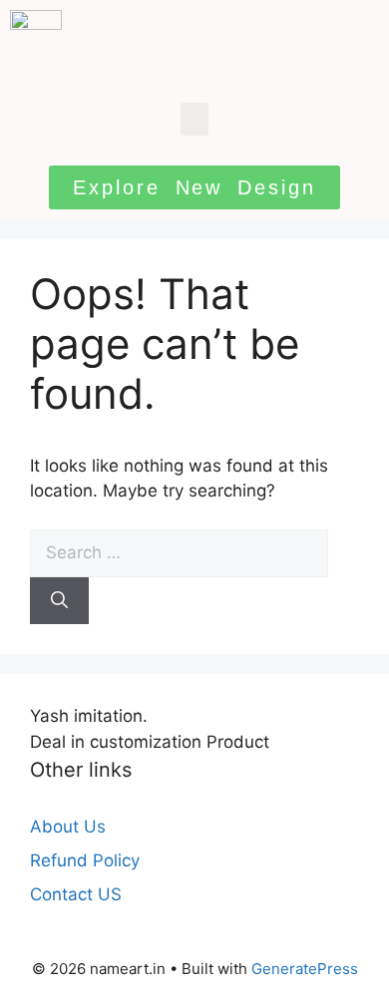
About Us (68, 826)
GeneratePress (304, 968)
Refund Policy (85, 860)
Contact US (76, 894)
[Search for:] (179, 552)
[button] (194, 119)
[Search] (59, 601)
